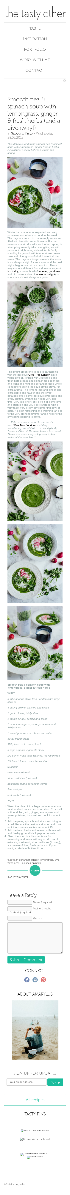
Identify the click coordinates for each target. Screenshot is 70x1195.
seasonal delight (45, 274)
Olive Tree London (39, 374)
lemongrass (46, 859)
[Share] (35, 870)
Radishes (26, 863)
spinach (36, 863)
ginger (34, 859)
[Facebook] (26, 979)
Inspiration (35, 39)
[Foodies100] (35, 1155)
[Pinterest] (43, 979)
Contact (35, 70)
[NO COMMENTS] (18, 877)
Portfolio (35, 49)
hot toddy (12, 271)
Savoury (17, 133)
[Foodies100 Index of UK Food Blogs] (35, 1152)
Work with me (35, 60)
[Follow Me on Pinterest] (35, 1139)
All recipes (35, 1099)
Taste (35, 28)
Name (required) (42, 902)
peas (16, 863)
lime (57, 859)
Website (37, 918)
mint (10, 863)
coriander (24, 859)
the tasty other (35, 12)
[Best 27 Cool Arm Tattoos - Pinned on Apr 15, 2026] (35, 1130)
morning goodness (49, 271)
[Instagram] (35, 979)
